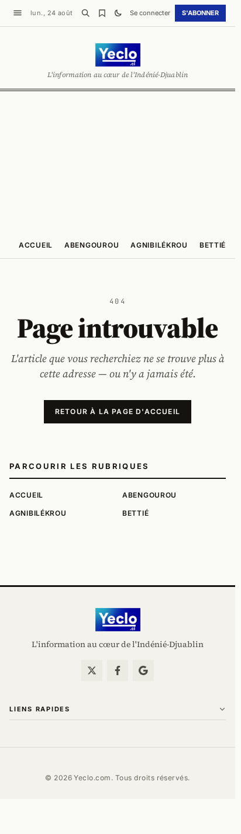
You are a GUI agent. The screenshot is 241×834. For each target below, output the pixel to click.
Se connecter (150, 13)
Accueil (36, 245)
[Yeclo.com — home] (117, 55)
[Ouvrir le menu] (17, 13)
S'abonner (200, 13)
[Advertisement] (120, 160)
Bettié (212, 245)
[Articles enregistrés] (102, 13)
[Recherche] (85, 13)
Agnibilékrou (159, 245)
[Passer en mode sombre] (118, 13)
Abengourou (91, 245)
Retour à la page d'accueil (117, 411)
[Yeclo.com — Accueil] (117, 619)
